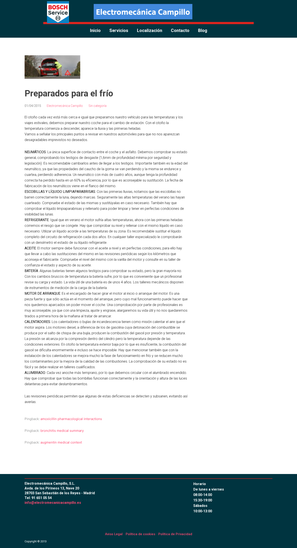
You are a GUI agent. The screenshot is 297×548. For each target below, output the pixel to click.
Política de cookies (140, 534)
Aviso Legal (114, 534)
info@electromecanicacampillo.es (53, 503)
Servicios (118, 30)
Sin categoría (97, 106)
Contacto (180, 30)
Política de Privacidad (175, 534)
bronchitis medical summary (62, 431)
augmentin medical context (61, 442)
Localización (149, 30)
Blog (202, 30)
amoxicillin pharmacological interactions (71, 419)
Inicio (95, 30)
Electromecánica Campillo (65, 106)
